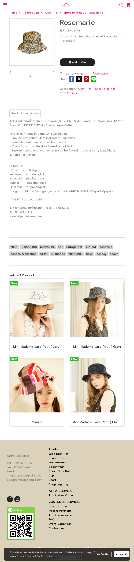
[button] (120, 5)
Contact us (56, 528)
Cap (51, 475)
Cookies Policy (44, 555)
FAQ (51, 519)
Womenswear (58, 462)
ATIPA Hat (85, 89)
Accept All (121, 554)
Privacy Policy (24, 555)
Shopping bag (58, 484)
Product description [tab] (25, 113)
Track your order (61, 515)
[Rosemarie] (32, 42)
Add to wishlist (73, 74)
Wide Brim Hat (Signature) (59, 456)
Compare (101, 74)
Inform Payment (60, 510)
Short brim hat (105, 89)
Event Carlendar (60, 524)
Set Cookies (102, 554)
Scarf (52, 480)
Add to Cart (78, 62)
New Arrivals (68, 93)
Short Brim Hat (59, 471)
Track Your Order (61, 495)
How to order (58, 506)
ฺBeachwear (56, 467)
